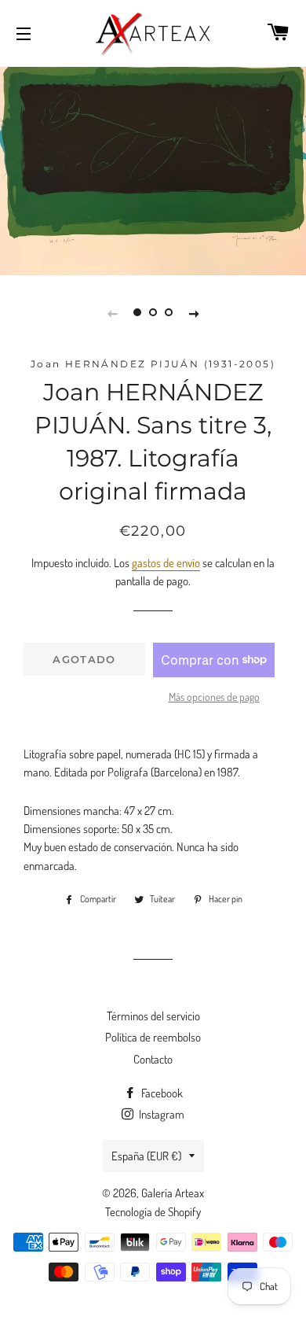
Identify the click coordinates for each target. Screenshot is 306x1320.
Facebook (161, 1093)
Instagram (160, 1114)
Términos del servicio (153, 1015)
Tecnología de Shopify (153, 1211)
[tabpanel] (153, 169)
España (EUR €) (146, 1156)
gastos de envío (166, 562)
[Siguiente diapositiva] (194, 312)
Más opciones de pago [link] (214, 696)
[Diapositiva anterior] (112, 312)
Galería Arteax (172, 1192)
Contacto (153, 1059)
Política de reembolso (153, 1037)
